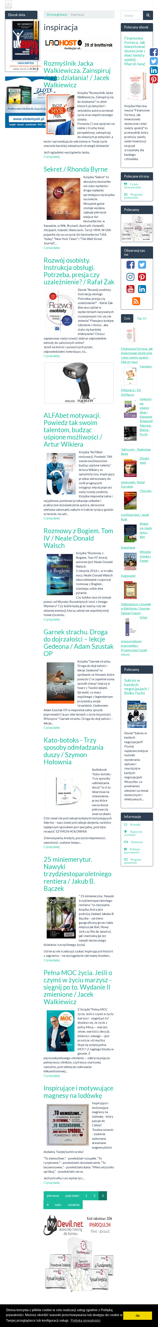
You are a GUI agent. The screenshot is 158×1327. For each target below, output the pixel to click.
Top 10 (141, 318)
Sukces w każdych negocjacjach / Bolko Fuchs (136, 687)
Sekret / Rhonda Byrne (76, 169)
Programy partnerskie (133, 196)
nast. (58, 1204)
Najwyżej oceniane (133, 833)
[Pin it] (154, 81)
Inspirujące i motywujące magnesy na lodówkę (78, 1091)
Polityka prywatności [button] (86, 1320)
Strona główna (57, 14)
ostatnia (73, 1204)
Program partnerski (132, 861)
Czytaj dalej (52, 156)
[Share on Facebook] (154, 54)
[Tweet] (154, 63)
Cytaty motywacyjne (132, 186)
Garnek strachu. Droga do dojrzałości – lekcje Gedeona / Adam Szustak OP (79, 643)
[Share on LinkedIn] (154, 72)
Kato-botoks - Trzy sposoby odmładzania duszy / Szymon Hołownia (73, 751)
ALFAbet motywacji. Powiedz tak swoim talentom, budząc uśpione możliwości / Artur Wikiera (73, 429)
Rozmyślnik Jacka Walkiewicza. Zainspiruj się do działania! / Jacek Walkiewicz (77, 74)
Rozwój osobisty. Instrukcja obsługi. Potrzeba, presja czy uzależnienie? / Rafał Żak (79, 271)
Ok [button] (138, 1315)
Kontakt (135, 824)
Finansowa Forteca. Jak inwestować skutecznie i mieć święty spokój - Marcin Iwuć (134, 51)
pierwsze (53, 1195)
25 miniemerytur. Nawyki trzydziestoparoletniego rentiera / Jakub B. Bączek (78, 873)
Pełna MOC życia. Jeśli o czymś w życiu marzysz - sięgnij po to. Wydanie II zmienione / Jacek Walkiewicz (78, 987)
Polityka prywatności (132, 851)
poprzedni (72, 1195)
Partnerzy (137, 841)
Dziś (127, 318)
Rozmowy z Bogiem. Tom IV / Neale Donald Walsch (78, 538)
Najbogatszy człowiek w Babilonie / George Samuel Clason (136, 608)
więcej (125, 654)
